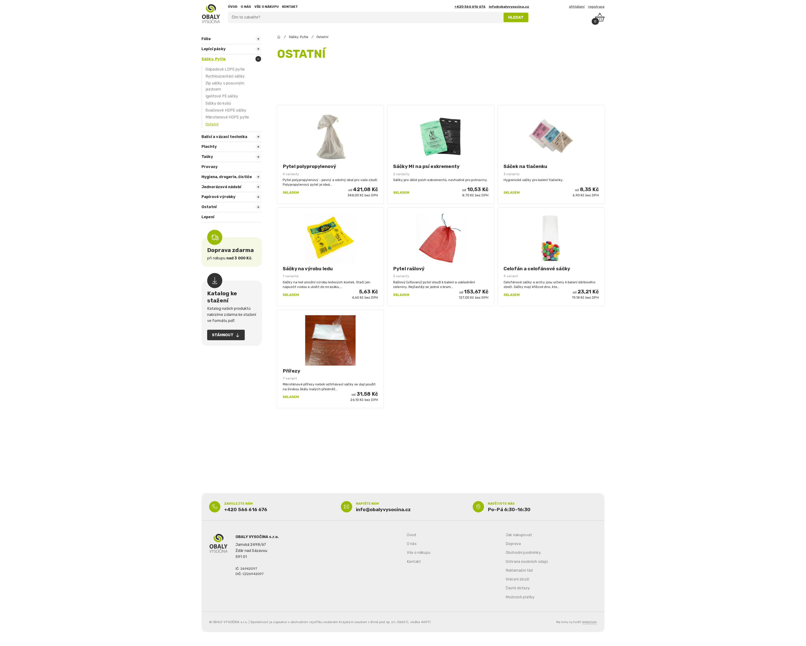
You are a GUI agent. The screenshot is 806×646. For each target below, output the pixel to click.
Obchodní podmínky (523, 552)
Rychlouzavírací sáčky (225, 76)
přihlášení (577, 7)
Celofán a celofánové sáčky (537, 269)
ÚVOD (233, 7)
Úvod (411, 535)
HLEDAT (515, 17)
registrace (596, 7)
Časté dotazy (518, 588)
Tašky (207, 156)
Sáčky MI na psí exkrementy (426, 166)
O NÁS (246, 7)
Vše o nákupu (418, 552)
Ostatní (212, 124)
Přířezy (291, 371)
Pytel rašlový (408, 269)
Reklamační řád (519, 570)
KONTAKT (290, 7)
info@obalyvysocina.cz (509, 7)
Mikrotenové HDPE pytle (227, 117)
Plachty (209, 146)
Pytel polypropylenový (309, 166)
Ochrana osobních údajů (527, 561)
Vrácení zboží (517, 579)
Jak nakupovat (519, 535)
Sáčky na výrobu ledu (308, 269)
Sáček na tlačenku (525, 166)
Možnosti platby (520, 597)
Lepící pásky (214, 49)
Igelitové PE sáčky (221, 96)
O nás (411, 543)
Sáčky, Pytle (214, 59)
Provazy (210, 166)
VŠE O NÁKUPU (266, 7)
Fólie (206, 39)
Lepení (208, 217)
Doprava (513, 543)
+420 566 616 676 (470, 7)
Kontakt (414, 561)
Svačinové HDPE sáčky (225, 110)
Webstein (589, 622)
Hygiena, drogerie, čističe (227, 177)
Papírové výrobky (219, 196)
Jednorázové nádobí (221, 187)
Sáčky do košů (218, 103)
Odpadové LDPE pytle (225, 69)
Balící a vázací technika (224, 136)
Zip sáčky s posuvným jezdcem (224, 86)
